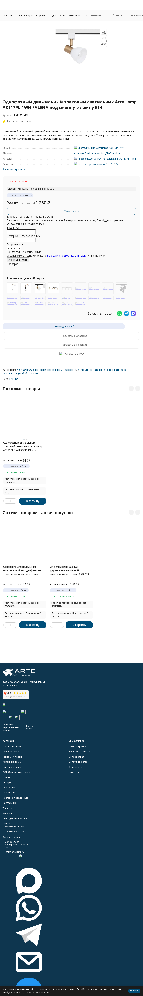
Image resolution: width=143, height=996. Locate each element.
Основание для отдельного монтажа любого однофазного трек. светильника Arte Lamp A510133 (22, 570)
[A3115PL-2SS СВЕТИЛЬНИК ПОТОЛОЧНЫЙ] (80, 288)
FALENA (13, 378)
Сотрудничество (78, 761)
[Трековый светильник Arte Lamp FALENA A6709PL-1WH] (67, 298)
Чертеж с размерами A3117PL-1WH (98, 164)
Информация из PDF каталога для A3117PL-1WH (106, 158)
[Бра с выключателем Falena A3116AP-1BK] (26, 288)
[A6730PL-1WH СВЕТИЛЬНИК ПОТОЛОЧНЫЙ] (80, 298)
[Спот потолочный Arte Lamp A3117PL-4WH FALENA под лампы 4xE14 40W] (108, 298)
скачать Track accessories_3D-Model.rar (97, 153)
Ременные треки (12, 761)
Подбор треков (77, 746)
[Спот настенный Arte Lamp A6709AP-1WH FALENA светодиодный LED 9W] (80, 303)
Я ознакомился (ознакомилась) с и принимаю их (56, 255)
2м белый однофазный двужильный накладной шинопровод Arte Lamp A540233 (69, 570)
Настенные (9, 792)
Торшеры (8, 808)
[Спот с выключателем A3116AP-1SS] (67, 303)
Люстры (7, 782)
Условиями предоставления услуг (67, 255)
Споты (6, 777)
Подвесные (9, 787)
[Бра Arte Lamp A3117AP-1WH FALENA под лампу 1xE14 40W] (12, 303)
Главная (7, 15)
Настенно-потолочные (15, 797)
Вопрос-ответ (76, 756)
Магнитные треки (12, 746)
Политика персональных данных (11, 727)
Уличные (8, 813)
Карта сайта (29, 727)
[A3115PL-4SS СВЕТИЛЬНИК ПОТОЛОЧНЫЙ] (67, 288)
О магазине (75, 767)
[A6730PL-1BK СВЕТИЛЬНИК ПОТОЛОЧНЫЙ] (121, 288)
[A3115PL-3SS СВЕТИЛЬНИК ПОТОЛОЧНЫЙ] (94, 288)
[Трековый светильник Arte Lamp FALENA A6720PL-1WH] (53, 298)
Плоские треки (11, 751)
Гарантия (74, 772)
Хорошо (134, 990)
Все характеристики (14, 169)
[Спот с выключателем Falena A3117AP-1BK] (53, 303)
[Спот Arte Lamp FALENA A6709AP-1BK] (40, 298)
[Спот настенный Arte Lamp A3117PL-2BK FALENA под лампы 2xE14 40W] (40, 303)
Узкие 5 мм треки (12, 756)
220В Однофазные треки (31, 15)
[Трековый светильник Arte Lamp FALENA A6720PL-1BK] (12, 298)
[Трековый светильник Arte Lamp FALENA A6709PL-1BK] (26, 298)
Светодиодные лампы (15, 818)
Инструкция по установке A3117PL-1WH (101, 147)
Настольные (9, 802)
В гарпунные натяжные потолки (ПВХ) (100, 369)
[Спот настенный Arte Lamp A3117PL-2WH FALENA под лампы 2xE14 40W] (26, 303)
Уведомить (71, 211)
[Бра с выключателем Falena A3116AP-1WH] (12, 288)
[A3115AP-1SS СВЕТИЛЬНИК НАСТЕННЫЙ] (108, 288)
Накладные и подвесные (61, 369)
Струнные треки (12, 767)
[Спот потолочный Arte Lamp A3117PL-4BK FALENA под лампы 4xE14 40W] (53, 288)
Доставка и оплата (79, 751)
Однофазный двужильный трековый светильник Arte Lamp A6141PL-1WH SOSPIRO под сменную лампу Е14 (22, 446)
